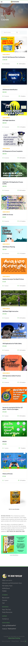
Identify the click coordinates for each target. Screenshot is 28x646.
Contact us (5, 619)
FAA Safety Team (7, 586)
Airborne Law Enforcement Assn (12, 583)
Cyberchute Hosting (14, 638)
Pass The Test (6, 609)
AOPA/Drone (6, 588)
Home (2, 15)
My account (5, 598)
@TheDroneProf (11, 625)
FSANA (4, 591)
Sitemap (22, 641)
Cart (3, 603)
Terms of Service (6, 641)
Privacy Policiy (15, 641)
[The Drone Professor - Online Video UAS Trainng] (15, 2)
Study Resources (7, 612)
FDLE (3, 580)
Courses (4, 600)
